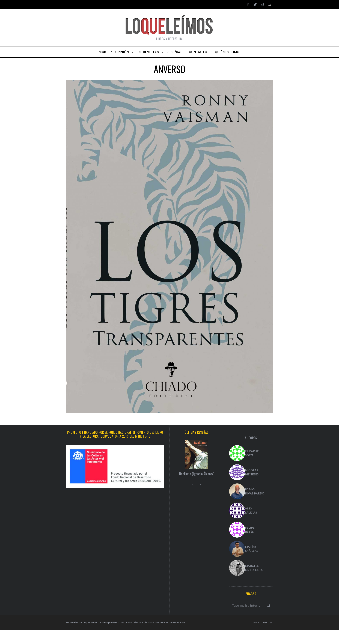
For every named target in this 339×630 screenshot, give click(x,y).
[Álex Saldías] (237, 510)
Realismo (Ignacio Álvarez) (196, 473)
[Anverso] (169, 412)
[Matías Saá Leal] (237, 549)
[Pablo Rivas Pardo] (237, 491)
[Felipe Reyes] (237, 530)
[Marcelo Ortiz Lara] (237, 568)
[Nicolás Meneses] (237, 472)
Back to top (260, 622)
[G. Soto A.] (237, 453)
